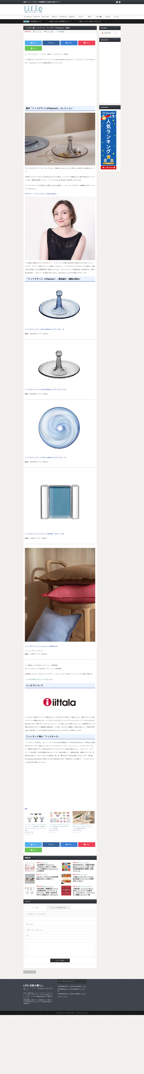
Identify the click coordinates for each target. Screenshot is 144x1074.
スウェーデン (45, 17)
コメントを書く (50, 31)
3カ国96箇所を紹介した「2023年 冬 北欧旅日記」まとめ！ (72, 993)
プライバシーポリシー (63, 996)
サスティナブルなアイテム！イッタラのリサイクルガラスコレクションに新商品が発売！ (83, 826)
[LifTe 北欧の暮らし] (33, 13)
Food (79, 874)
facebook (120, 2)
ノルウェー (54, 17)
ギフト (90, 17)
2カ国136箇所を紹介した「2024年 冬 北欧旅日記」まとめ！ (72, 986)
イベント (80, 17)
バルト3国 (98, 17)
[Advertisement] (60, 87)
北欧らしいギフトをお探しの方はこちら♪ (47, 21)
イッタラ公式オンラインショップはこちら (39, 679)
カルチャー (72, 17)
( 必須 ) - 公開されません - (35, 930)
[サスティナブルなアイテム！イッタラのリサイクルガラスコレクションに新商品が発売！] (84, 817)
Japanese (107, 33)
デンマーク (37, 17)
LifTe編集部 (61, 31)
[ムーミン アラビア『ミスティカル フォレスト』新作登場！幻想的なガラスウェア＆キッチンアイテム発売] (36, 817)
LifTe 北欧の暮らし (33, 985)
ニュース (116, 17)
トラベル (107, 17)
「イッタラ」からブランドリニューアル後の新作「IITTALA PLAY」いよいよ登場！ (59, 826)
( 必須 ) (29, 924)
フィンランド (28, 17)
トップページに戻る (29, 972)
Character (44, 886)
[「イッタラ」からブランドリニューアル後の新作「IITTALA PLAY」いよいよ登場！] (60, 817)
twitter (117, 2)
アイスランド (63, 17)
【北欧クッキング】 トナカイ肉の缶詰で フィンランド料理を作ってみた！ (83, 879)
